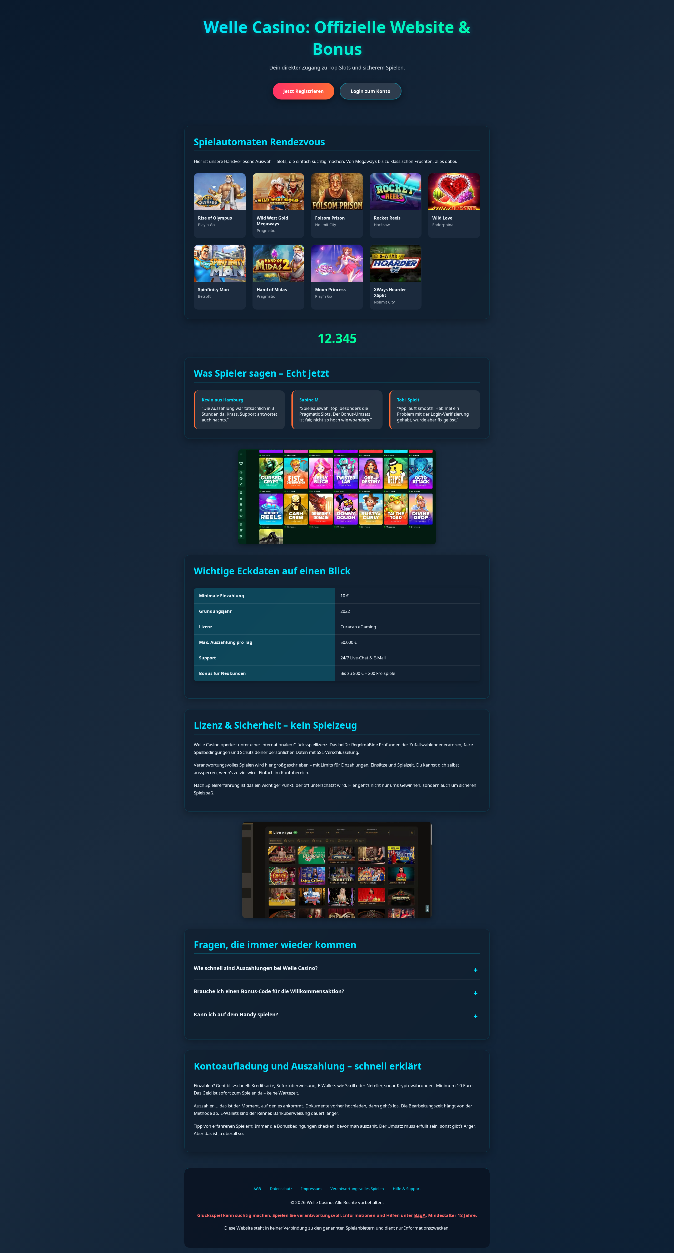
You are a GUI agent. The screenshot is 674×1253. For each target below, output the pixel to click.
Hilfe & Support (407, 1188)
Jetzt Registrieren (303, 91)
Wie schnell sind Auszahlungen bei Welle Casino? (256, 968)
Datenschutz (281, 1188)
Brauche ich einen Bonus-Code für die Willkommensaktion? (269, 991)
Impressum (311, 1188)
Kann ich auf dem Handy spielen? (236, 1014)
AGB (257, 1188)
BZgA (420, 1215)
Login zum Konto (370, 91)
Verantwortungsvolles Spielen (357, 1188)
